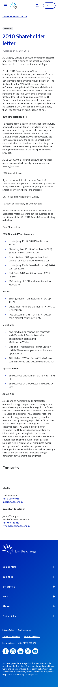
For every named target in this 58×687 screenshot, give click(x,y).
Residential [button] (9, 567)
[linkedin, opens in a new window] (20, 651)
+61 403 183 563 (10, 522)
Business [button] (7, 576)
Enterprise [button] (8, 586)
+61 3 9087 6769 (10, 498)
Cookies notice (24, 630)
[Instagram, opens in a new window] (13, 651)
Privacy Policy (8, 630)
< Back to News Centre (14, 16)
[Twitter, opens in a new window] (28, 651)
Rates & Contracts (32, 636)
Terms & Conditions (11, 636)
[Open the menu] (5, 5)
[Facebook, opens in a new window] (5, 651)
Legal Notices (8, 643)
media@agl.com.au (12, 501)
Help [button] (5, 596)
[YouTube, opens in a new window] (35, 651)
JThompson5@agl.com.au (16, 525)
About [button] (6, 606)
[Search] (37, 5)
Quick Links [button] (9, 616)
